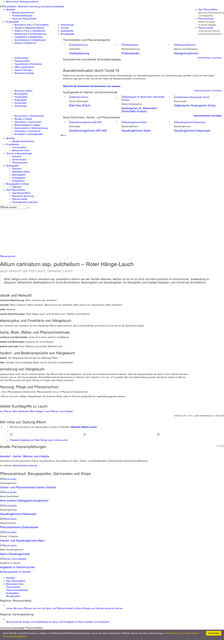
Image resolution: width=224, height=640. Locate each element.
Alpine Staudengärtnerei (15, 554)
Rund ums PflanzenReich (24, 18)
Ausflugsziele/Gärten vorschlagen (208, 90)
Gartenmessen (21, 57)
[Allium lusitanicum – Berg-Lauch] (85, 433)
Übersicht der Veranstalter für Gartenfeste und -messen (91, 86)
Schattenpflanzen (38, 33)
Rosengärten (20, 99)
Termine (65, 27)
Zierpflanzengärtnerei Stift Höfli (88, 130)
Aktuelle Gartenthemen (23, 12)
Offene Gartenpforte (24, 66)
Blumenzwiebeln (22, 124)
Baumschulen (21, 115)
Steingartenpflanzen (34, 27)
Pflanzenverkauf (206, 18)
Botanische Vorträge (24, 73)
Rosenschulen (37, 115)
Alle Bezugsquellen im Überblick (15, 571)
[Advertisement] (112, 232)
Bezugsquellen (68, 33)
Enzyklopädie (12, 21)
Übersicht (16, 156)
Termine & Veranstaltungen (19, 153)
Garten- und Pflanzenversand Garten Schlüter (28, 487)
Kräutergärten (21, 96)
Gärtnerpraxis (67, 24)
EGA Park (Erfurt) (80, 105)
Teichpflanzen (39, 30)
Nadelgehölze (36, 36)
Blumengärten (21, 93)
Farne (27, 30)
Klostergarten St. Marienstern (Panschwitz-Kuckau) (139, 109)
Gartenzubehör (21, 127)
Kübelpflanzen (39, 39)
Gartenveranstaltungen (17, 589)
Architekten (19, 134)
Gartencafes (20, 102)
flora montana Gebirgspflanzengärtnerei (24, 500)
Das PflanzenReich (21, 192)
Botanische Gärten (23, 90)
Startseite (10, 577)
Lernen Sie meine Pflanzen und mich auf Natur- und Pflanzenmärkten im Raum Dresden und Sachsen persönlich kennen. (64, 608)
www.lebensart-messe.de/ (25, 465)
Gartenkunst (34, 131)
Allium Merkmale (20, 411)
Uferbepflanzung (79, 53)
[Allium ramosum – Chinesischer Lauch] (11, 433)
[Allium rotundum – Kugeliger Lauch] (158, 433)
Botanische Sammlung (23, 195)
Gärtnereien (20, 121)
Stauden (18, 27)
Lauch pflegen (66, 411)
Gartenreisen (20, 105)
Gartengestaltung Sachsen (25, 202)
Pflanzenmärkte (205, 27)
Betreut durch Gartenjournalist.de (22, 1)
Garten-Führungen (23, 69)
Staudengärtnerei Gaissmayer (192, 130)
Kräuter (18, 42)
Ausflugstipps (12, 593)
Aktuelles (10, 9)
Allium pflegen (36, 411)
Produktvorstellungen (22, 15)
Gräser (17, 30)
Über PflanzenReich (207, 9)
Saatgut (36, 124)
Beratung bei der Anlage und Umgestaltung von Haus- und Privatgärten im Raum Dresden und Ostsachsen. (58, 621)
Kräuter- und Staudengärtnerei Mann (22, 540)
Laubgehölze (20, 36)
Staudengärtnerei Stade (136, 130)
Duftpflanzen (30, 42)
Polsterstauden (130, 53)
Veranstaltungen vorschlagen (209, 57)
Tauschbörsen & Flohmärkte (28, 63)
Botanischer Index (23, 24)
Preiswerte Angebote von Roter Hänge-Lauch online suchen (39, 439)
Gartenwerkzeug (40, 127)
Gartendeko (20, 131)
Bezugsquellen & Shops (17, 183)
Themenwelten (41, 24)
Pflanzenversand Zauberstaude (19, 527)
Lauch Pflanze (51, 411)
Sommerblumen (22, 39)
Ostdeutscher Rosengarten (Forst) (195, 105)
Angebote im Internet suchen (17, 567)
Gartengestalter (35, 134)
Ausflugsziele (67, 30)
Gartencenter (35, 121)
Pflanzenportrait (7, 256)
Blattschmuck (20, 33)
